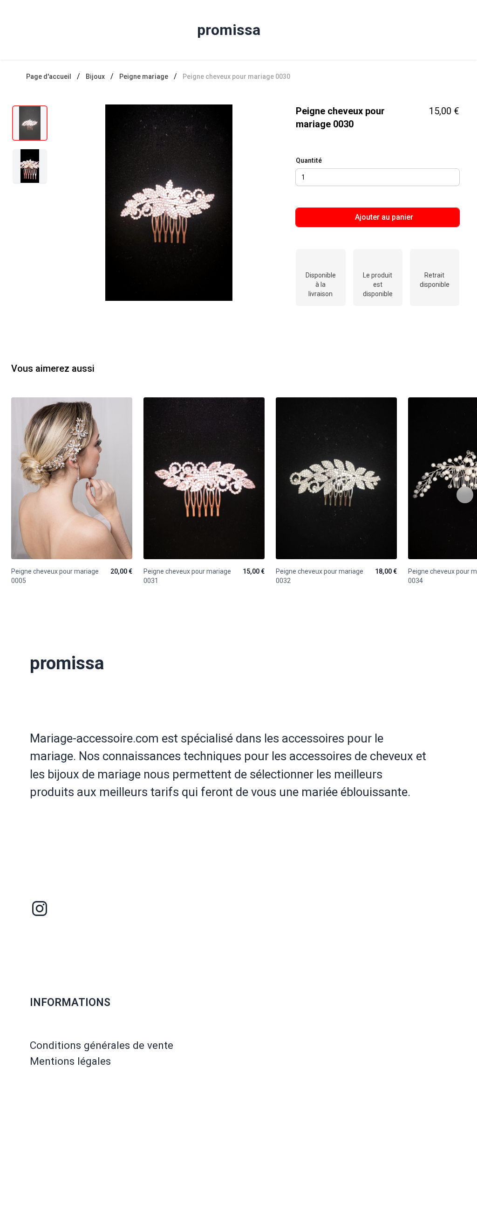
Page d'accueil (48, 76)
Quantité (309, 160)
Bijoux (95, 76)
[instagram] (39, 908)
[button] (169, 202)
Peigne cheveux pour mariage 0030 (236, 76)
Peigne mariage (143, 76)
